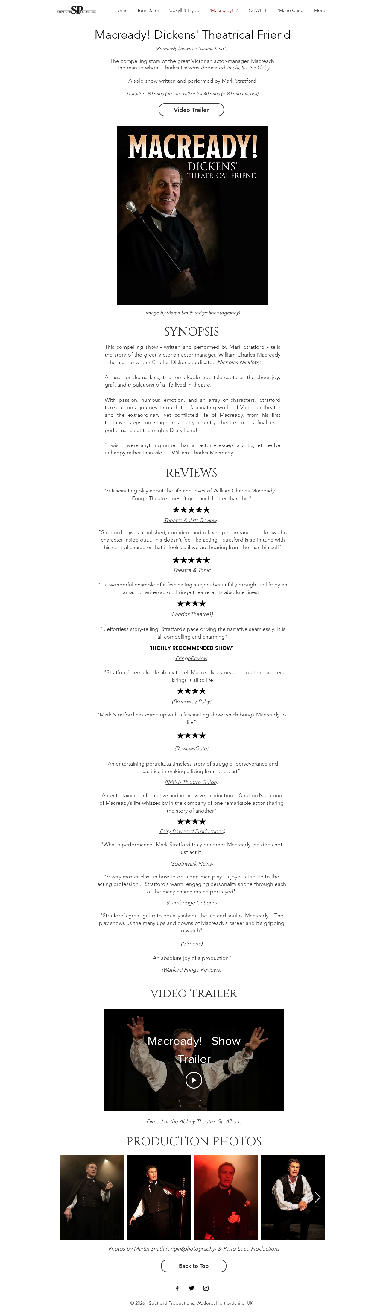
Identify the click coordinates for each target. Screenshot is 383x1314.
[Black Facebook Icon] (177, 1288)
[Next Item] (317, 1198)
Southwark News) (192, 863)
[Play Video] (194, 1080)
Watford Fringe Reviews (191, 969)
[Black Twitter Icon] (191, 1288)
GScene (191, 943)
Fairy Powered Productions (191, 831)
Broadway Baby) (192, 701)
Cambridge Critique (191, 902)
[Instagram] (205, 1288)
